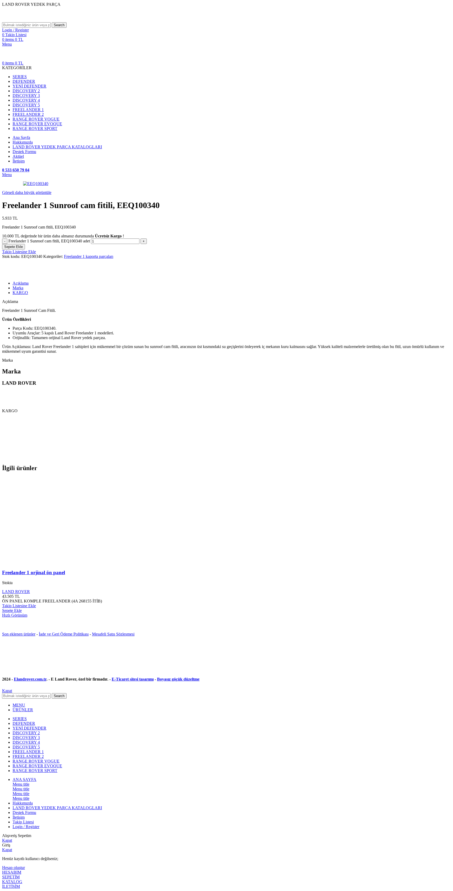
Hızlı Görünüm (14, 615)
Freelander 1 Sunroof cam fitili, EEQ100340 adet (49, 241)
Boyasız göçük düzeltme (178, 679)
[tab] (232, 283)
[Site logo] (41, 20)
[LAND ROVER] (19, 274)
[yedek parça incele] (58, 562)
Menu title (21, 784)
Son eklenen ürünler (18, 634)
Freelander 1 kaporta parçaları (88, 256)
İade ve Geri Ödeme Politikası (64, 634)
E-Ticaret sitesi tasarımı (133, 679)
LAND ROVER (16, 591)
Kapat (7, 690)
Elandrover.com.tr (30, 679)
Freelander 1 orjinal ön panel (33, 572)
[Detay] (35, 183)
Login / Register (26, 826)
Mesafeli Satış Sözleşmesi (113, 634)
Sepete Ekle (13, 247)
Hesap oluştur (13, 867)
